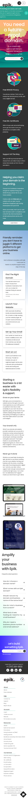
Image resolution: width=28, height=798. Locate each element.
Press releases (8, 692)
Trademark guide (8, 743)
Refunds (6, 716)
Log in (5, 712)
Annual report (7, 739)
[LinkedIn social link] (16, 670)
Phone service (8, 776)
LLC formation (7, 764)
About (5, 690)
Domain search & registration (12, 755)
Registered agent (8, 771)
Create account (8, 714)
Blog (5, 703)
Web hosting (7, 757)
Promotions (7, 730)
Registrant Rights (19, 788)
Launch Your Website (11, 306)
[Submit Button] (21, 58)
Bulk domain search (7, 654)
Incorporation (7, 767)
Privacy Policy (9, 788)
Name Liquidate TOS (9, 746)
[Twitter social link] (11, 670)
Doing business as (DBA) (10, 732)
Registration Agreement (11, 790)
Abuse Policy (14, 788)
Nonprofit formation (9, 769)
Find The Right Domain (12, 276)
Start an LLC (11, 352)
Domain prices (8, 741)
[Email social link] (20, 670)
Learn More (14, 223)
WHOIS (5, 725)
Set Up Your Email (14, 332)
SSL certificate (7, 760)
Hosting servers (8, 734)
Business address (9, 773)
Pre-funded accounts (10, 719)
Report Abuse (7, 705)
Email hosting (7, 762)
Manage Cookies (17, 790)
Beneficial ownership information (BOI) (14, 737)
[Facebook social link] (7, 670)
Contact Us (7, 699)
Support (6, 701)
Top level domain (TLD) (10, 748)
